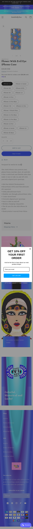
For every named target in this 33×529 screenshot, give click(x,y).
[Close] (30, 249)
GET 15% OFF (16, 275)
